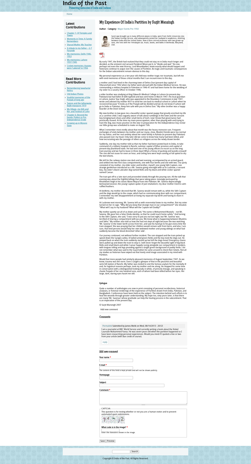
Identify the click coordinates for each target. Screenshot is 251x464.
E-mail (103, 365)
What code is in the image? (114, 427)
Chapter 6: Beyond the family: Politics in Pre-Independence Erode (77, 117)
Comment (104, 390)
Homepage (104, 375)
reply (105, 342)
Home (69, 14)
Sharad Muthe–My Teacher (79, 45)
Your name (105, 357)
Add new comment (109, 310)
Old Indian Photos (75, 94)
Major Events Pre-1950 (128, 29)
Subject (102, 383)
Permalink (107, 326)
